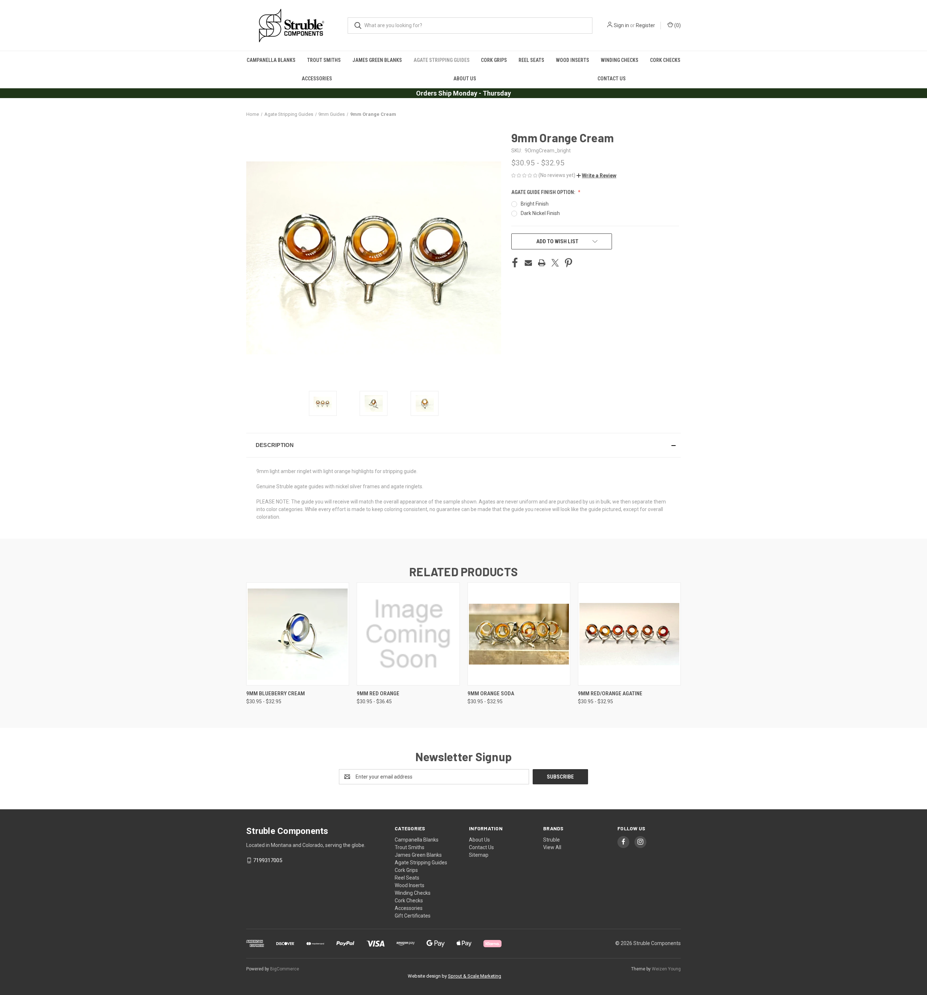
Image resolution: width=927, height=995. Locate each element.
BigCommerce (284, 968)
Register (645, 25)
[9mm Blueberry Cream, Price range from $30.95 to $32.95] (298, 634)
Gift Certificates (413, 916)
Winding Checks (619, 60)
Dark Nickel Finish (540, 213)
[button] (596, 175)
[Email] (528, 263)
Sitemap (478, 855)
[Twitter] (555, 263)
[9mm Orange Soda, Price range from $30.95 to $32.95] (519, 634)
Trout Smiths (324, 60)
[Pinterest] (568, 263)
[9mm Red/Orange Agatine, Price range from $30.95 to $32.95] (629, 634)
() (677, 25)
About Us (464, 78)
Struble (551, 840)
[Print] (541, 263)
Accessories (317, 78)
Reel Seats (531, 60)
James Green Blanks (377, 60)
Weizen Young (666, 968)
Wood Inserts (572, 60)
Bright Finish (535, 204)
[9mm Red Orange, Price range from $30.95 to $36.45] (408, 634)
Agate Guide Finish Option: (543, 192)
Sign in (621, 25)
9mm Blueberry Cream (275, 693)
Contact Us (611, 78)
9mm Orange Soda (490, 693)
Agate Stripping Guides (442, 60)
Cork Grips (494, 60)
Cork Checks (665, 60)
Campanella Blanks (271, 60)
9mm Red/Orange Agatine (610, 693)
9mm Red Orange (378, 693)
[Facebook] (515, 263)
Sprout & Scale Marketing (474, 976)
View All (552, 847)
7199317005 (267, 860)
